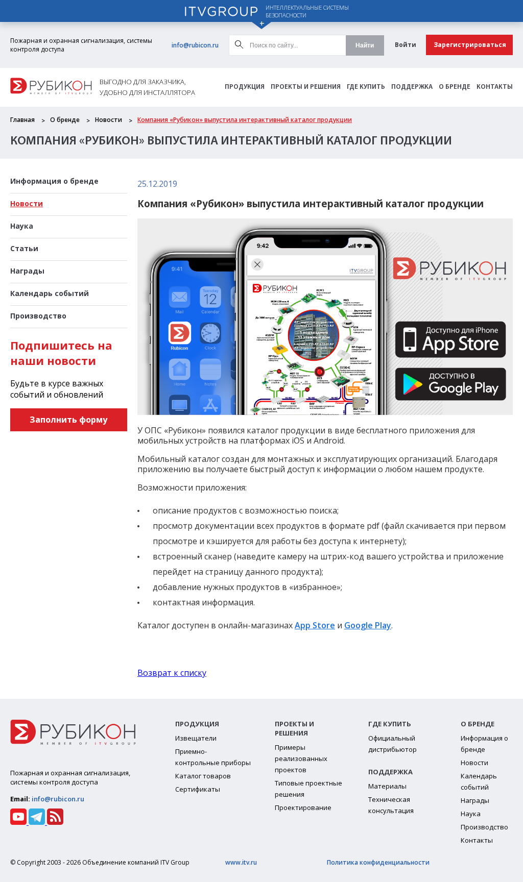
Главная (22, 119)
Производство (38, 316)
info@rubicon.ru (195, 45)
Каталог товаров (203, 775)
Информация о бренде (54, 181)
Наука (21, 226)
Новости (108, 119)
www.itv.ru (241, 862)
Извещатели (196, 738)
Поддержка (412, 87)
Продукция (245, 87)
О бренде (454, 87)
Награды (27, 271)
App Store (315, 625)
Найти (364, 45)
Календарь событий (49, 293)
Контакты (495, 87)
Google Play (367, 625)
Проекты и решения (306, 87)
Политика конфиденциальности (378, 862)
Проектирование (303, 807)
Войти (405, 44)
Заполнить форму (68, 419)
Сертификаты (197, 789)
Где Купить (366, 87)
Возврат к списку (171, 672)
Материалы (387, 786)
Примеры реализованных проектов (301, 758)
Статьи (24, 248)
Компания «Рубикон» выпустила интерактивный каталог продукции (244, 119)
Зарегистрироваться (470, 44)
